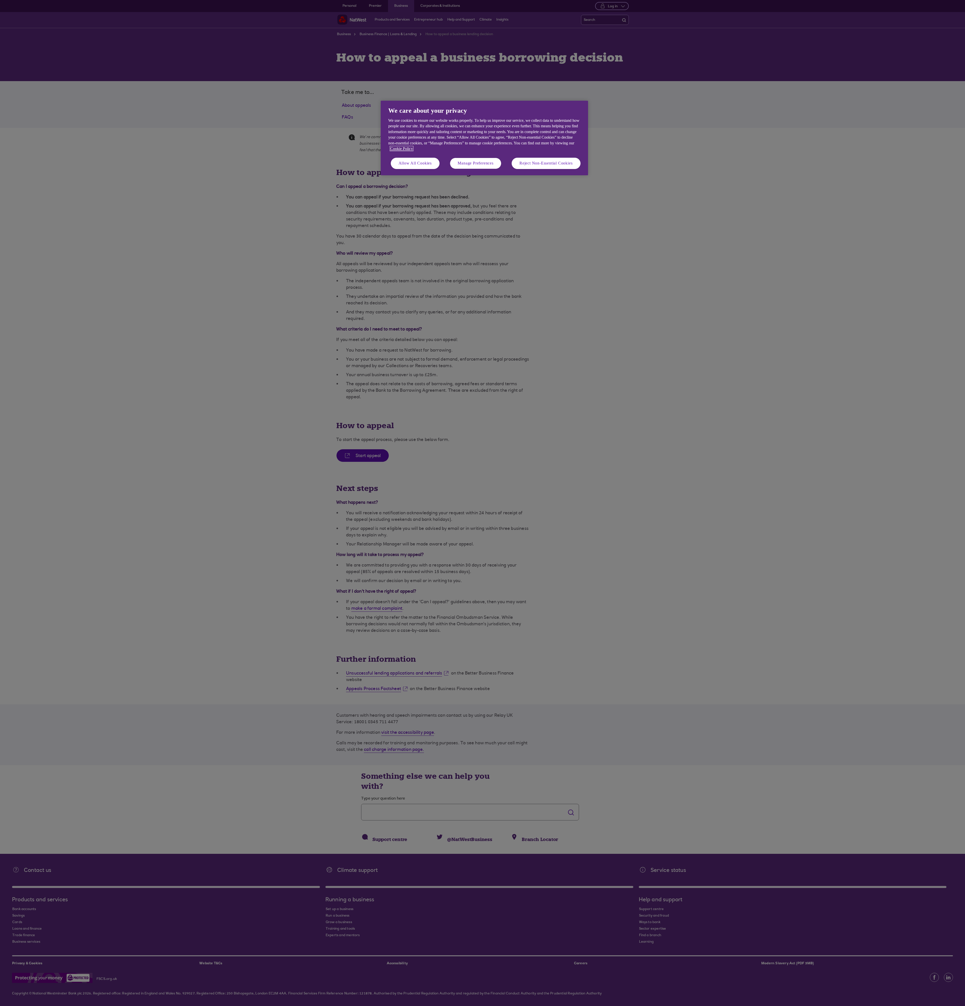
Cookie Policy (401, 148)
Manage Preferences (475, 163)
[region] (484, 138)
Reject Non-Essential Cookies (545, 163)
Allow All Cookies (415, 163)
